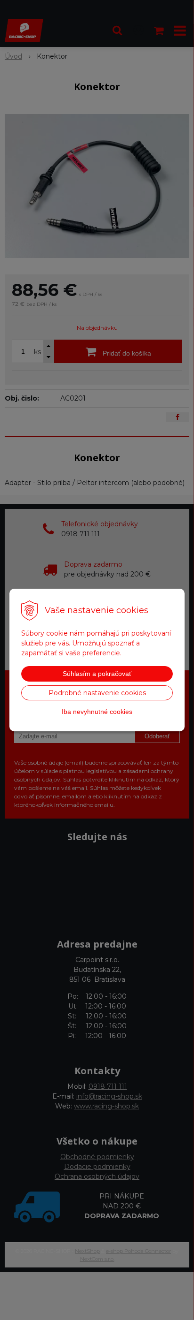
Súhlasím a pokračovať (97, 673)
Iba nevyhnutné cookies (97, 711)
